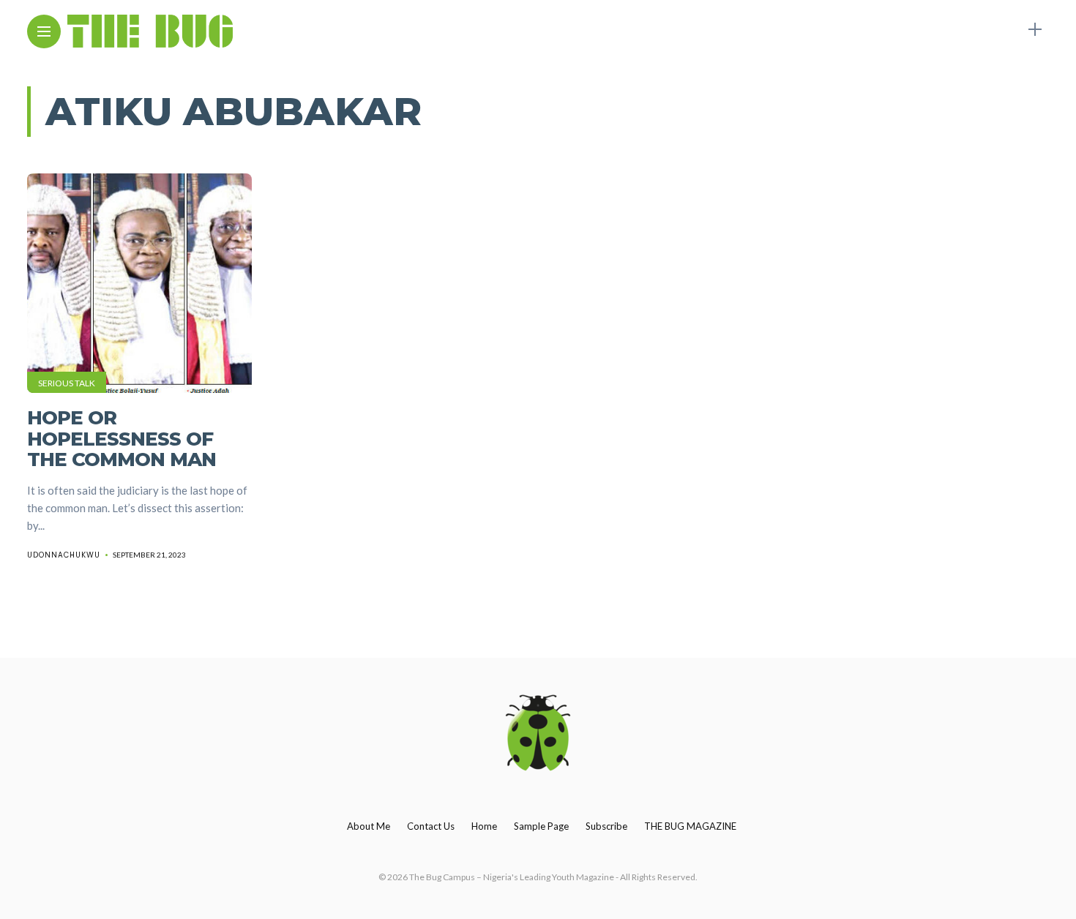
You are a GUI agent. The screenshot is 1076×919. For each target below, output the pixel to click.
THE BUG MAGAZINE (690, 826)
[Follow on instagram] (1009, 30)
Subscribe (606, 826)
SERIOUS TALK (66, 383)
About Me (368, 826)
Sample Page (541, 826)
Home (484, 826)
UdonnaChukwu (63, 554)
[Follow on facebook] (955, 30)
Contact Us (431, 826)
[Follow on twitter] (982, 30)
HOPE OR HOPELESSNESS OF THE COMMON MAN (121, 438)
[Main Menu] (44, 32)
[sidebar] (1035, 29)
